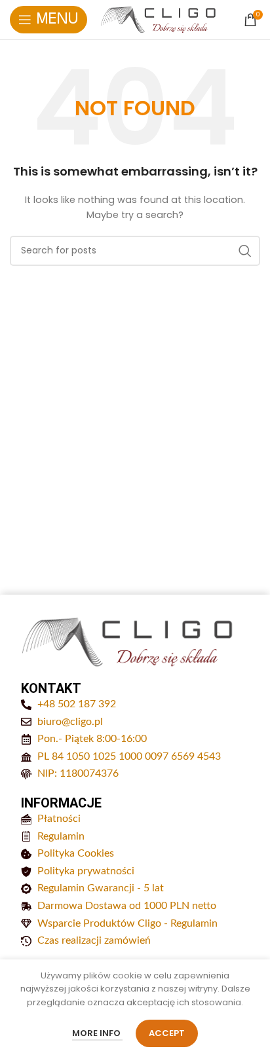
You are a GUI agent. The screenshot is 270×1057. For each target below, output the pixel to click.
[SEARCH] (245, 251)
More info (97, 1033)
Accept (167, 1033)
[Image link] (128, 641)
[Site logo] (159, 19)
